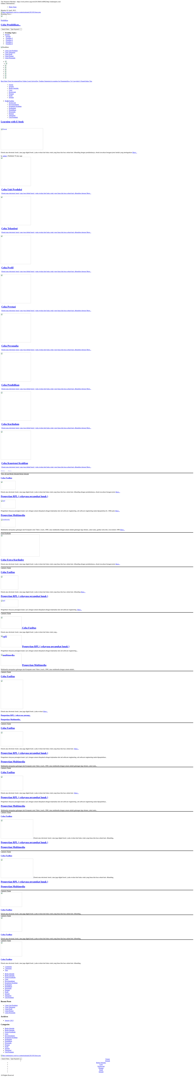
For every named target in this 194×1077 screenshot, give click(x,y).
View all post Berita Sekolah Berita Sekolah (15, 474)
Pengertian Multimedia (13, 515)
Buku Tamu (12, 7)
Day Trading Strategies (43, 81)
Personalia (12, 112)
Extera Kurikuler (10, 977)
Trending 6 (9, 44)
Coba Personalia (10, 58)
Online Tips (88, 81)
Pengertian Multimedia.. (11, 719)
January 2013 (9, 1020)
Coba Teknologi (10, 52)
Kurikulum (12, 108)
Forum (11, 85)
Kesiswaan (12, 92)
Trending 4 (9, 40)
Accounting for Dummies (58, 81)
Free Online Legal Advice (27, 81)
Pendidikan (4, 20)
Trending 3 (9, 38)
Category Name (6, 568)
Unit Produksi (13, 117)
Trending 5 (9, 42)
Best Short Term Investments (10, 81)
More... (134, 152)
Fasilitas (11, 101)
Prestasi (11, 94)
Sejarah (7, 34)
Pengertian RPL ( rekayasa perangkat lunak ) (24, 496)
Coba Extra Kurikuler (12, 559)
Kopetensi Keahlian (15, 106)
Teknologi (12, 115)
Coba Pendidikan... (11, 24)
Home (7, 101)
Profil (10, 95)
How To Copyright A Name (76, 81)
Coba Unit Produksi (11, 50)
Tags (6, 970)
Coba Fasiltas (6, 478)
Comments (8, 967)
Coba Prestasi (9, 56)
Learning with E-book (12, 121)
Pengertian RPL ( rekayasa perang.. (16, 715)
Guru (10, 90)
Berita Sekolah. (14, 88)
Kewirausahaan (14, 104)
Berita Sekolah (9, 974)
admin (5, 156)
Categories (8, 968)
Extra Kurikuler (6, 533)
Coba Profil (8, 54)
